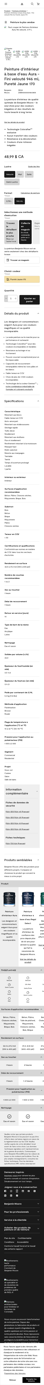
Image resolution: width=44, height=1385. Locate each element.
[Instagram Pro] (17, 1191)
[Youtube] (23, 1191)
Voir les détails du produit (14, 122)
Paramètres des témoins (15, 1373)
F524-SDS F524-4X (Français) (17, 812)
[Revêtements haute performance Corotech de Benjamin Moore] (16, 1265)
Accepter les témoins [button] (31, 1380)
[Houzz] (5, 1196)
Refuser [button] (12, 1380)
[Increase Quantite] (15, 298)
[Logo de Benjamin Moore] (22, 4)
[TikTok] (17, 1196)
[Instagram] (11, 1191)
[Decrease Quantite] (6, 298)
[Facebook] (5, 1191)
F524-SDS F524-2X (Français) (17, 817)
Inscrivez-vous (10, 1175)
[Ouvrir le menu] (6, 4)
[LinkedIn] (11, 1196)
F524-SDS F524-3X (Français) (17, 829)
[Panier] (38, 4)
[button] (32, 4)
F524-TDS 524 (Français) (15, 843)
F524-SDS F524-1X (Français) (17, 823)
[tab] (8, 54)
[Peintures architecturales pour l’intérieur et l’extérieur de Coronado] (16, 1306)
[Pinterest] (29, 1191)
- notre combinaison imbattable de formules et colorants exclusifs (22, 386)
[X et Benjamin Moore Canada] (35, 1191)
